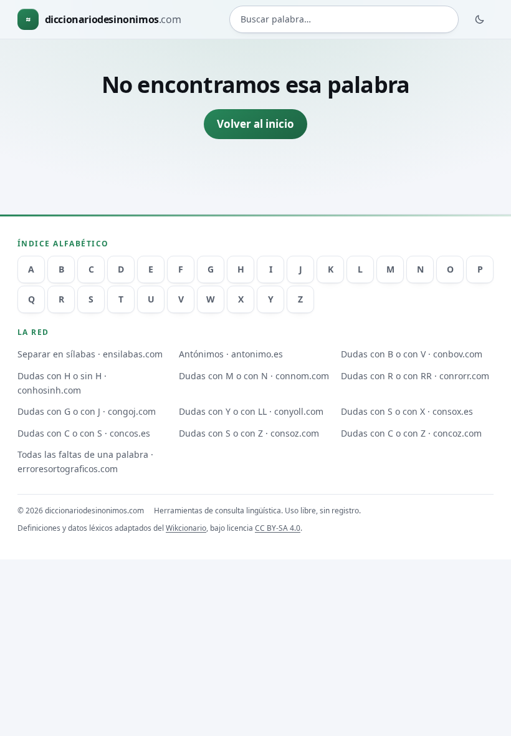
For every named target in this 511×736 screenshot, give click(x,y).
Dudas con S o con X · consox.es (407, 411)
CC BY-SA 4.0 (277, 528)
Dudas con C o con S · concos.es (83, 433)
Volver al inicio (255, 124)
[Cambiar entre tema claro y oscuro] (480, 19)
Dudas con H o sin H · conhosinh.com (62, 383)
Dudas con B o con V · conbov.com (411, 354)
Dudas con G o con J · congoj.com (86, 411)
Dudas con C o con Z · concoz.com (411, 433)
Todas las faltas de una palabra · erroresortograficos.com (85, 461)
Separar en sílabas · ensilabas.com (90, 354)
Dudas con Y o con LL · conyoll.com (251, 411)
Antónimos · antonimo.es (231, 354)
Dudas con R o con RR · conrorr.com (415, 376)
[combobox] (344, 19)
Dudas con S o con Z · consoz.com (249, 433)
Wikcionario (186, 528)
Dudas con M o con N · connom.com (254, 376)
